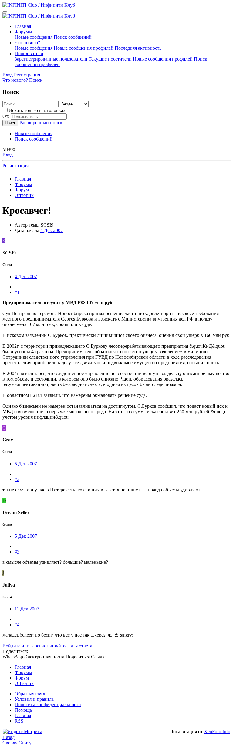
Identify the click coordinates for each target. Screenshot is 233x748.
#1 (17, 292)
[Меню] (4, 12)
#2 (17, 479)
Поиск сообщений (73, 37)
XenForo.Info (217, 731)
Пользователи (29, 53)
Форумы (23, 31)
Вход (7, 154)
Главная (23, 26)
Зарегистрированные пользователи (51, 59)
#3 (17, 551)
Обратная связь (30, 693)
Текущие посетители (110, 59)
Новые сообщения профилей (83, 48)
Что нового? (27, 42)
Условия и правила (34, 699)
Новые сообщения (33, 37)
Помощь (23, 710)
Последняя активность (138, 48)
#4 (17, 624)
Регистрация (15, 165)
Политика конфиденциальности (48, 704)
